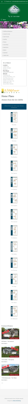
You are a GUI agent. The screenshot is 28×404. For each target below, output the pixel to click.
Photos (4, 42)
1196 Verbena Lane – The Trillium (9, 378)
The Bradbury (14, 157)
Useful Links (5, 55)
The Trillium (14, 302)
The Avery (14, 140)
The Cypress (14, 173)
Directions (5, 69)
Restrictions (5, 47)
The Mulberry (14, 237)
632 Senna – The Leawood (8, 341)
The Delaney (14, 189)
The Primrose (14, 270)
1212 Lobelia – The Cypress (8, 359)
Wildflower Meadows (7, 31)
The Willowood (14, 318)
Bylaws (4, 50)
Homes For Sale (6, 34)
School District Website (8, 83)
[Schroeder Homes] (14, 10)
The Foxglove (14, 205)
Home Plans (5, 44)
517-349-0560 (15, 16)
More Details (4, 343)
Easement (5, 52)
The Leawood (14, 221)
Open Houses (6, 36)
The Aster (14, 124)
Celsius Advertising (17, 400)
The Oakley (14, 254)
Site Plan (5, 39)
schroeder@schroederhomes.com (20, 1)
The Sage (14, 286)
